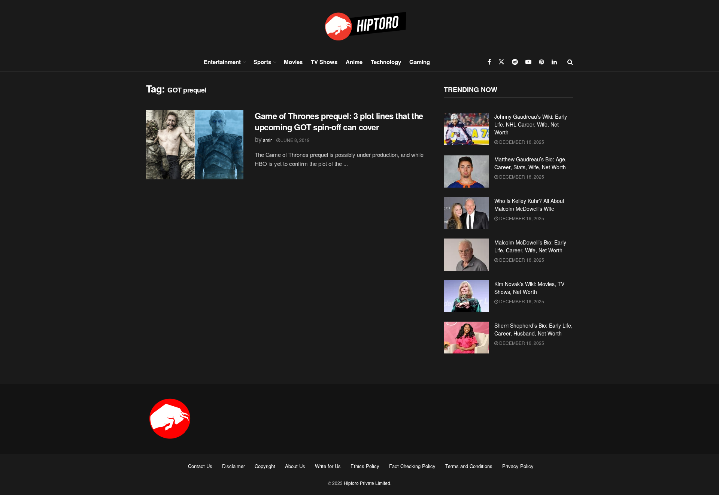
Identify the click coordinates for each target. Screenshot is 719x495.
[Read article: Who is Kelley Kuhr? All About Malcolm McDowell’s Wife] (466, 213)
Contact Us (200, 466)
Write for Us (328, 466)
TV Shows (324, 62)
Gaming (419, 62)
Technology (386, 62)
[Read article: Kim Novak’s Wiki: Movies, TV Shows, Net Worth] (466, 296)
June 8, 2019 (295, 140)
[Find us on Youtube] (528, 61)
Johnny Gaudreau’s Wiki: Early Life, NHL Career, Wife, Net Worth (530, 124)
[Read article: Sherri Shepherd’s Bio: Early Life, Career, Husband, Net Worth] (466, 338)
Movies (293, 62)
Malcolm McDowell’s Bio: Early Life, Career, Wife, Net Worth (530, 246)
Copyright (265, 466)
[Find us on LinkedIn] (554, 61)
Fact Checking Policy (412, 466)
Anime (354, 62)
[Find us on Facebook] (489, 61)
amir (267, 140)
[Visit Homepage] (359, 26)
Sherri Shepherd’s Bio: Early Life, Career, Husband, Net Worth (533, 329)
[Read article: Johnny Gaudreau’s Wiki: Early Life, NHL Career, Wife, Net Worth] (466, 129)
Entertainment (222, 62)
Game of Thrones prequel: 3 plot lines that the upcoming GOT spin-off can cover (339, 121)
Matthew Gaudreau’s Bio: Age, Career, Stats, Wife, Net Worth (530, 163)
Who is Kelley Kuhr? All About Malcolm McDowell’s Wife (529, 204)
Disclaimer (233, 466)
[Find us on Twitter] (501, 61)
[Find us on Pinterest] (541, 61)
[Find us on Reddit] (515, 61)
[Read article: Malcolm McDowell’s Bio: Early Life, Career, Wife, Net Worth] (466, 255)
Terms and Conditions (468, 466)
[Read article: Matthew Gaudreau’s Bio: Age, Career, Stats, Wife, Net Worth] (466, 171)
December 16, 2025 (521, 142)
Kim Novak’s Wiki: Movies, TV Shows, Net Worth (529, 287)
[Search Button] (570, 61)
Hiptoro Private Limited (367, 483)
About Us (295, 466)
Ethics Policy (365, 466)
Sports (262, 62)
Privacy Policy (518, 466)
